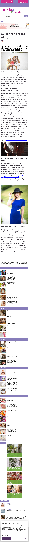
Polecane (3, 443)
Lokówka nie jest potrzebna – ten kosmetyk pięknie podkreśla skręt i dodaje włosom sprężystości (12, 390)
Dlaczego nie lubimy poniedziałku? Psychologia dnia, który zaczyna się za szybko (12, 356)
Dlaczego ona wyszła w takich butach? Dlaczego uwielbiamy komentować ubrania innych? (12, 271)
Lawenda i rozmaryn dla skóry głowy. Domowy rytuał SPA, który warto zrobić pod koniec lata (12, 377)
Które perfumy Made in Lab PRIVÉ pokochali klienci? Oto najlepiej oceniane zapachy (12, 383)
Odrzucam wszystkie (16, 538)
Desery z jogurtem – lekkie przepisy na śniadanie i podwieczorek (12, 349)
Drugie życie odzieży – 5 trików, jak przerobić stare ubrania (7, 263)
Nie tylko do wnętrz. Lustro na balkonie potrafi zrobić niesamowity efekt (12, 342)
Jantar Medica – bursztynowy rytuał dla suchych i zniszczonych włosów (11, 371)
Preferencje (24, 538)
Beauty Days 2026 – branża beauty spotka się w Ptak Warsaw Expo (12, 327)
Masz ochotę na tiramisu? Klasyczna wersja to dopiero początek (12, 424)
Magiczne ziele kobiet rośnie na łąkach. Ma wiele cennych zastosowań (13, 482)
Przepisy (3, 396)
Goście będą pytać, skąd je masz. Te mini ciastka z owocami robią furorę (12, 430)
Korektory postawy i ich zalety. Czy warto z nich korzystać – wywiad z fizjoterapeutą (21, 263)
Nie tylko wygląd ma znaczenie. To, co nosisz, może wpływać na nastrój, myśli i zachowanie (12, 278)
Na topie (3, 339)
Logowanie (18, 5)
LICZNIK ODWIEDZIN (23, 1)
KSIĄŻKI (15, 1)
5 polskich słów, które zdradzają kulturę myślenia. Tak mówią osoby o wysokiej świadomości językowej (13, 495)
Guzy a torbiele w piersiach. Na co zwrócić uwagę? (12, 333)
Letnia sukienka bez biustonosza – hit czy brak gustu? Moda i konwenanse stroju (12, 290)
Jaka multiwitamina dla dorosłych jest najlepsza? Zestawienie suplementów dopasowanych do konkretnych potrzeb (12, 321)
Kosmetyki (3, 367)
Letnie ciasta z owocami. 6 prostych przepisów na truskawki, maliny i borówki (12, 405)
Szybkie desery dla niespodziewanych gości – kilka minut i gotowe (12, 436)
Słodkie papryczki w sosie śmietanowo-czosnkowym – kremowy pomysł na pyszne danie (12, 412)
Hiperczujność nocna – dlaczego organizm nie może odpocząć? (11, 361)
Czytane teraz (4, 500)
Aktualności (4, 308)
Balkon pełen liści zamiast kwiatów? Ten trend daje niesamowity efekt (12, 455)
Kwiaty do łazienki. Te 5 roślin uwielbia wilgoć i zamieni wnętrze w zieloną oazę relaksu (13, 468)
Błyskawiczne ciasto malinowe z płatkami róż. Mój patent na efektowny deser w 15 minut (11, 418)
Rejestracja (11, 5)
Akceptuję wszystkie (6, 538)
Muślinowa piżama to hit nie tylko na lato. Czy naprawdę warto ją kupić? (12, 302)
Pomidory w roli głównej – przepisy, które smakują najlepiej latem (12, 399)
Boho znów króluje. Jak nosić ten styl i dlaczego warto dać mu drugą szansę (12, 283)
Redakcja (8, 41)
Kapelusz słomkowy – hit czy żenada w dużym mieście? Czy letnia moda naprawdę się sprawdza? (12, 296)
